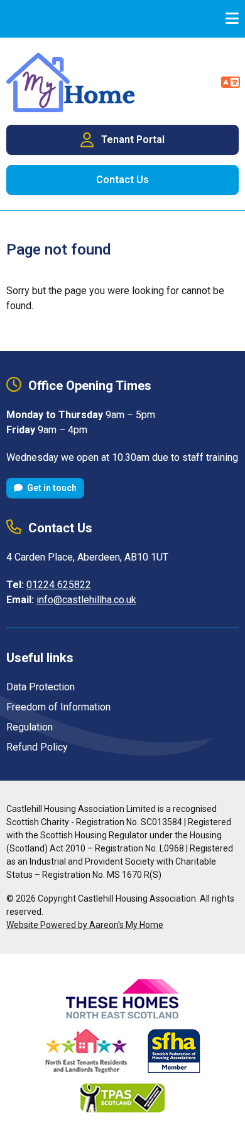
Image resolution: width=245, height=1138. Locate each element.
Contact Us (122, 180)
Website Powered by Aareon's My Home (84, 925)
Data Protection (40, 687)
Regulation (29, 727)
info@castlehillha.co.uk (86, 600)
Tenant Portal (133, 139)
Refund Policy (37, 747)
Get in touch (51, 488)
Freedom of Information (58, 707)
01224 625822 (58, 585)
